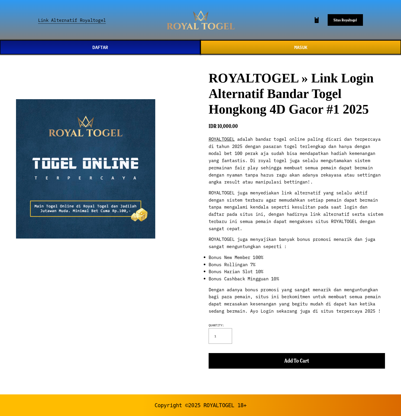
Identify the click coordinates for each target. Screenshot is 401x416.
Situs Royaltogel (345, 20)
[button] (297, 361)
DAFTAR (100, 47)
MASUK (300, 47)
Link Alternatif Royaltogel (72, 20)
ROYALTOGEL (222, 139)
